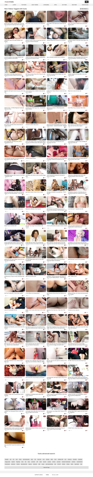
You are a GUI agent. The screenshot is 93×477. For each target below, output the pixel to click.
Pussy (9, 2)
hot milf (59, 464)
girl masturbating (49, 464)
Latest (14, 4)
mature (53, 461)
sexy (32, 459)
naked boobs (85, 4)
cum (43, 459)
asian (41, 461)
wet (55, 464)
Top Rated (23, 4)
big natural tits (24, 464)
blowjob (6, 459)
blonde (18, 464)
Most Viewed (35, 4)
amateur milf (60, 459)
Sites (55, 4)
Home (6, 4)
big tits (44, 461)
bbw (22, 461)
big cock (39, 459)
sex (35, 459)
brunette (75, 459)
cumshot (33, 461)
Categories (46, 4)
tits (25, 461)
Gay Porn (64, 4)
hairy (29, 461)
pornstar (58, 461)
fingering (18, 461)
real (81, 464)
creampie (80, 459)
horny (20, 459)
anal (16, 459)
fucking (47, 459)
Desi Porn (74, 4)
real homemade (26, 459)
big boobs (77, 464)
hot (13, 459)
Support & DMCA (39, 474)
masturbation (79, 461)
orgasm (13, 461)
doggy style (7, 461)
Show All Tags (46, 467)
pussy (43, 464)
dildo (52, 459)
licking (68, 464)
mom (55, 459)
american (13, 464)
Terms (47, 474)
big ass (30, 464)
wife (39, 464)
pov (65, 459)
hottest (63, 464)
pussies (49, 461)
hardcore (35, 464)
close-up (69, 459)
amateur (73, 461)
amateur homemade (66, 461)
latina (72, 464)
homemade (7, 464)
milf (37, 461)
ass (10, 459)
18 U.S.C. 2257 (55, 474)
